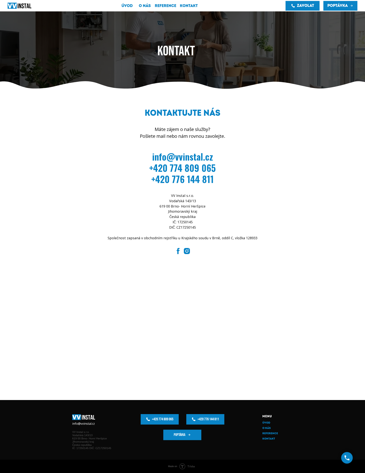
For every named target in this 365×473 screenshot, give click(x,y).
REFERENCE (270, 433)
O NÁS (266, 428)
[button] (340, 6)
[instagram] (187, 251)
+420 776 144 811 (182, 179)
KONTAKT (268, 438)
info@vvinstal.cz (182, 156)
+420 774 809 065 (182, 167)
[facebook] (178, 251)
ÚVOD (266, 422)
